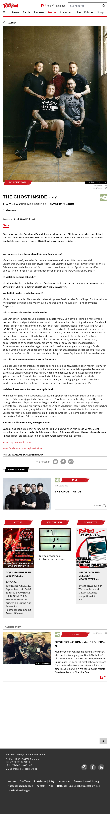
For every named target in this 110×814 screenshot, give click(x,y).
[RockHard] (9, 5)
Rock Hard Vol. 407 (24, 219)
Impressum (64, 781)
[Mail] (55, 461)
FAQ (51, 781)
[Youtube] (101, 767)
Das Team (25, 781)
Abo (51, 785)
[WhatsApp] (71, 461)
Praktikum (40, 781)
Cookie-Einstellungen (19, 790)
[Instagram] (84, 767)
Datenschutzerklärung (86, 781)
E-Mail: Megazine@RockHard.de (21, 768)
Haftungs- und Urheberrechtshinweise (78, 785)
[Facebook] (63, 461)
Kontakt (41, 785)
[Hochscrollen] (103, 741)
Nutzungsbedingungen (20, 785)
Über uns (11, 781)
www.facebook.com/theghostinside (22, 448)
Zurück (12, 22)
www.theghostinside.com (17, 442)
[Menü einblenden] (4, 12)
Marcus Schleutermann (28, 454)
